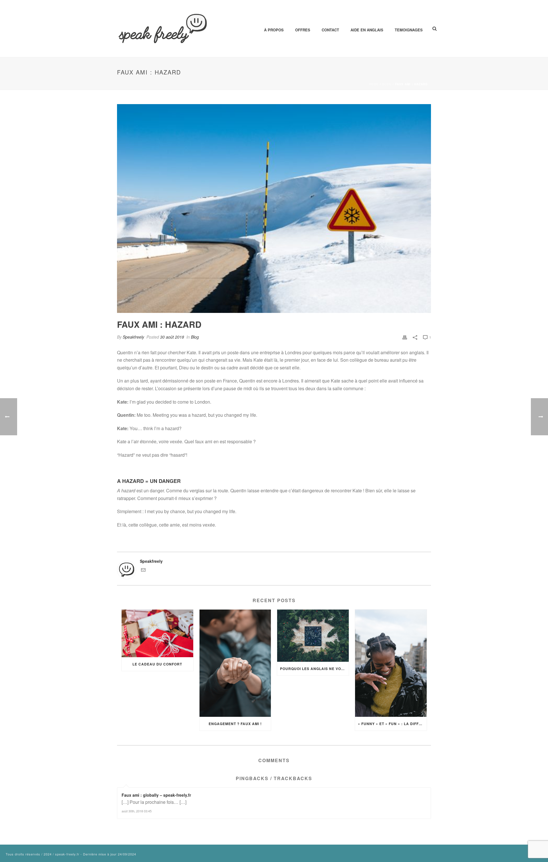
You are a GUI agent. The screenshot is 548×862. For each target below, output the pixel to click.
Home (374, 84)
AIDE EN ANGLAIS (366, 30)
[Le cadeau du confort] (157, 633)
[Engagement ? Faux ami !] (235, 663)
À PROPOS (274, 30)
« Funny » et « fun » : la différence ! (392, 723)
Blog (387, 84)
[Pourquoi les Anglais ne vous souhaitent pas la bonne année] (313, 636)
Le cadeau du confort (157, 664)
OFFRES (302, 30)
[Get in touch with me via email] (143, 570)
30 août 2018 (172, 337)
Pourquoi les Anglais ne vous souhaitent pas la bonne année (314, 668)
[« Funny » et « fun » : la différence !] (391, 663)
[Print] (404, 337)
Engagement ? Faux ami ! (235, 723)
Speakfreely (133, 337)
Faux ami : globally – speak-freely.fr (156, 795)
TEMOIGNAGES (409, 30)
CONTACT (330, 30)
